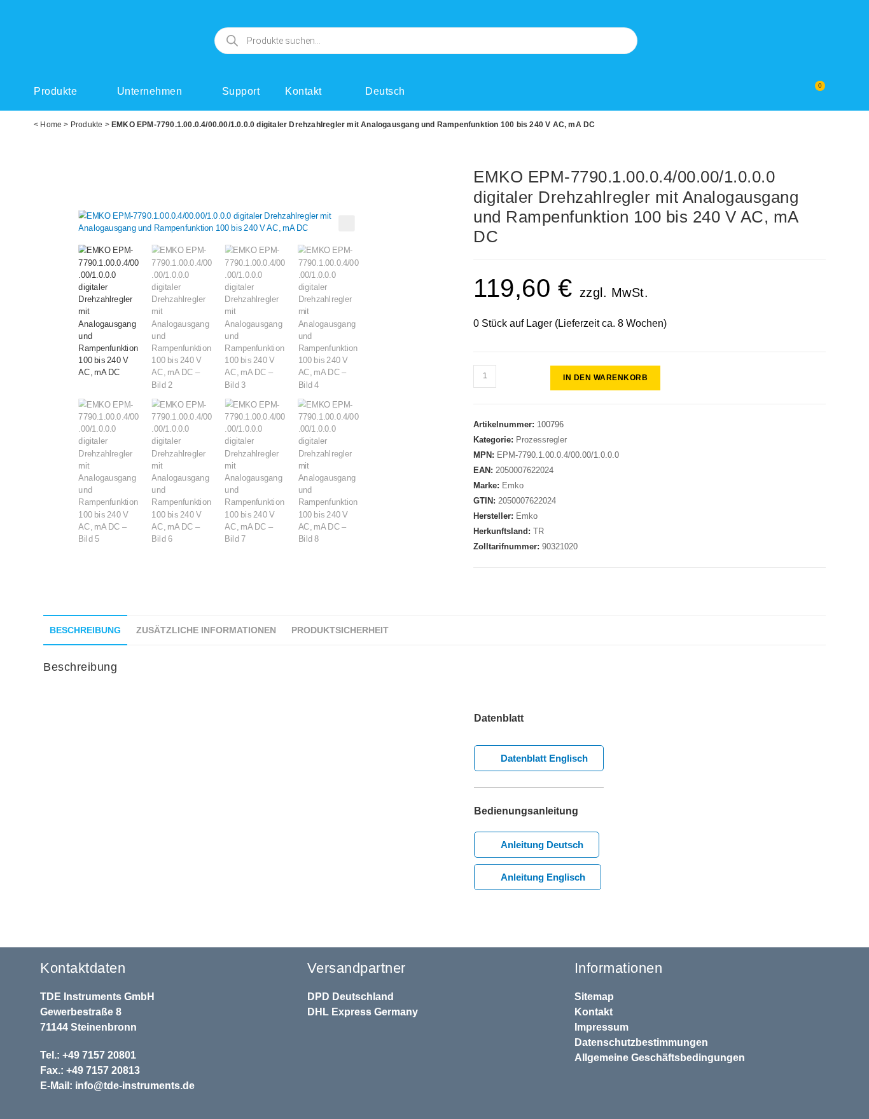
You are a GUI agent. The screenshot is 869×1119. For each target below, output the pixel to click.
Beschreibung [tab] (85, 630)
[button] (347, 224)
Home (51, 124)
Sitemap (594, 996)
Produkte (55, 91)
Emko (513, 485)
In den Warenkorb (605, 377)
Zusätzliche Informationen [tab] (206, 630)
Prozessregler (541, 439)
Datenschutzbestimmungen (641, 1042)
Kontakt (303, 91)
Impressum (601, 1027)
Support (241, 91)
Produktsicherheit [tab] (340, 630)
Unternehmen (150, 91)
